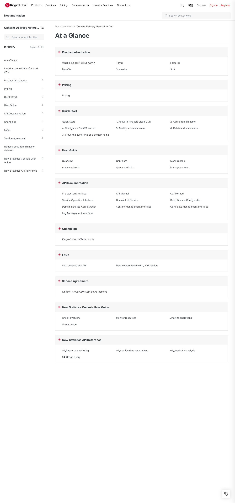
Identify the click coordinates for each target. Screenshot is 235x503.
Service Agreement (15, 138)
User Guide (10, 105)
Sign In (214, 5)
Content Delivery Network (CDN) (22, 27)
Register (225, 5)
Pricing (64, 5)
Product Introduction (15, 80)
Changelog (10, 121)
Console (201, 5)
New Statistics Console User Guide (20, 160)
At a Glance (10, 60)
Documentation (80, 5)
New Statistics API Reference (20, 170)
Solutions (51, 5)
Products (36, 5)
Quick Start (10, 97)
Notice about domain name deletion (19, 148)
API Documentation (15, 113)
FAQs (7, 130)
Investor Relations (103, 5)
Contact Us (123, 5)
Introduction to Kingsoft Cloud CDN (21, 70)
